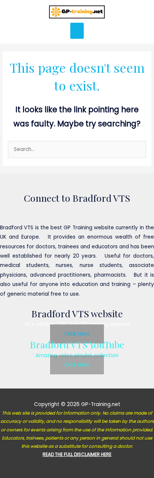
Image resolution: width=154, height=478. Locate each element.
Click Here (77, 333)
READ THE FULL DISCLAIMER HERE (77, 454)
